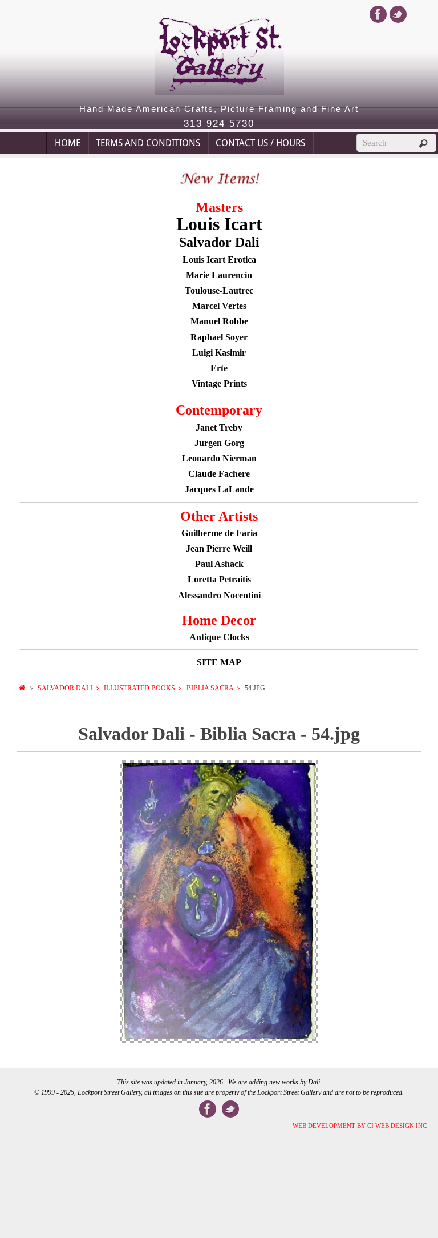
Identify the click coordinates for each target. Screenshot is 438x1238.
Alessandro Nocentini (219, 595)
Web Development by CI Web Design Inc (360, 1125)
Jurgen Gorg (219, 443)
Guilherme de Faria (219, 533)
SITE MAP (219, 662)
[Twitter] (398, 14)
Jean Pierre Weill (219, 548)
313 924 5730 (219, 124)
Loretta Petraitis (219, 579)
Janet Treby (219, 427)
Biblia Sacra (210, 688)
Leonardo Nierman (219, 458)
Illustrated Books (139, 688)
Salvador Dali (65, 688)
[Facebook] (378, 14)
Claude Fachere (219, 474)
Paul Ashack (219, 564)
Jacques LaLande (219, 489)
